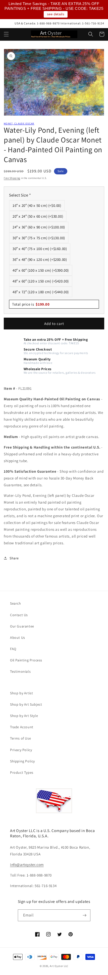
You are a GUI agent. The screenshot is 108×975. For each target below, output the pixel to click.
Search (15, 603)
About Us (17, 637)
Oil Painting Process (26, 660)
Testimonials (20, 671)
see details (56, 14)
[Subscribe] (84, 915)
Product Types (21, 772)
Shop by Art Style (24, 715)
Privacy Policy (21, 750)
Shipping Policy (22, 761)
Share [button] (14, 558)
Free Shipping (12, 178)
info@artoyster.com (27, 864)
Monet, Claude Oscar (19, 123)
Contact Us (19, 615)
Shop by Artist (21, 693)
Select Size (20, 195)
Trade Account (21, 727)
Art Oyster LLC (59, 966)
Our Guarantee (22, 626)
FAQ (13, 649)
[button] (6, 34)
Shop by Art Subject (26, 704)
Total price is (31, 304)
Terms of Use (20, 738)
